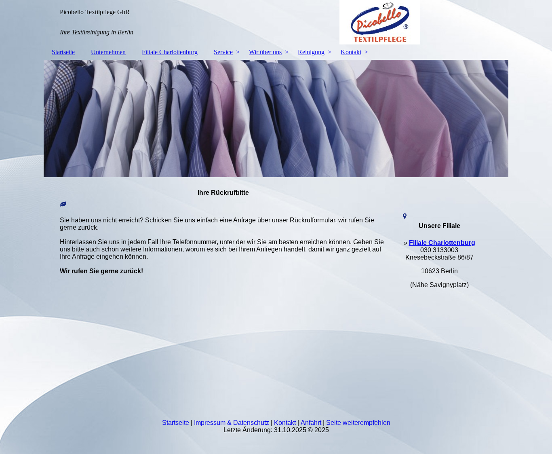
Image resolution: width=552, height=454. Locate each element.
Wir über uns (265, 52)
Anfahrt (311, 422)
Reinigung (311, 52)
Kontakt (351, 52)
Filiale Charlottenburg (170, 52)
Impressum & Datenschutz (231, 422)
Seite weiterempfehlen (358, 422)
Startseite (63, 52)
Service (223, 52)
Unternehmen (108, 52)
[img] (276, 22)
